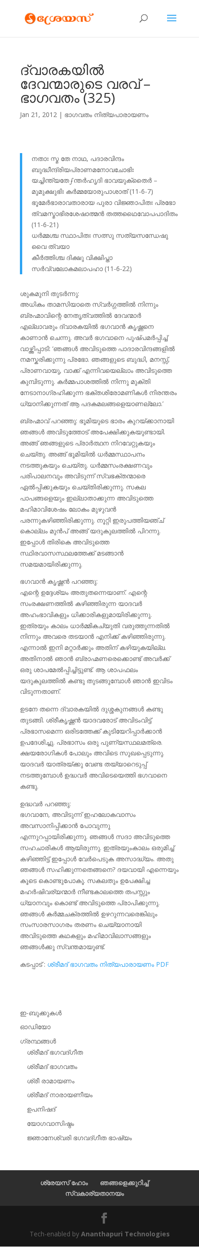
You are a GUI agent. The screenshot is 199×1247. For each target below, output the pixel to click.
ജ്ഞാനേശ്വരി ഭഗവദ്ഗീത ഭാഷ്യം (79, 1137)
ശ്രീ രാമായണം (51, 1080)
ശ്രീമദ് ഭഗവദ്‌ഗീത (55, 1052)
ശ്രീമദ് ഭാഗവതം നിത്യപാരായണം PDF (108, 964)
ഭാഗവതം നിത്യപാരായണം (106, 114)
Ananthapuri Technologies (125, 1233)
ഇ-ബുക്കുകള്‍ (41, 1012)
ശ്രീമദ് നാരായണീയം (60, 1094)
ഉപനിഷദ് (41, 1109)
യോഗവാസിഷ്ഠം (50, 1123)
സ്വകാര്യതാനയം (94, 1193)
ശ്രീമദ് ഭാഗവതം (52, 1066)
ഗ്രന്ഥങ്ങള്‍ (38, 1041)
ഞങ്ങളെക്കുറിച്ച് (124, 1182)
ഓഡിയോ (35, 1026)
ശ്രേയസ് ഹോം (64, 1182)
